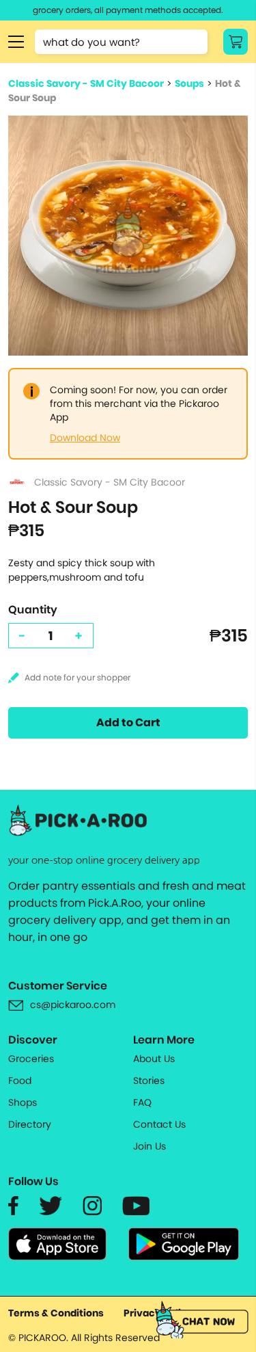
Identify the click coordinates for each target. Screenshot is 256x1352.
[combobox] (121, 41)
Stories (149, 1080)
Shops (22, 1102)
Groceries (31, 1058)
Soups (189, 83)
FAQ (142, 1102)
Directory (29, 1124)
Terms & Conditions (56, 1313)
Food (19, 1080)
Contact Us (159, 1124)
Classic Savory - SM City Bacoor (86, 83)
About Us (154, 1058)
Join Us (149, 1146)
